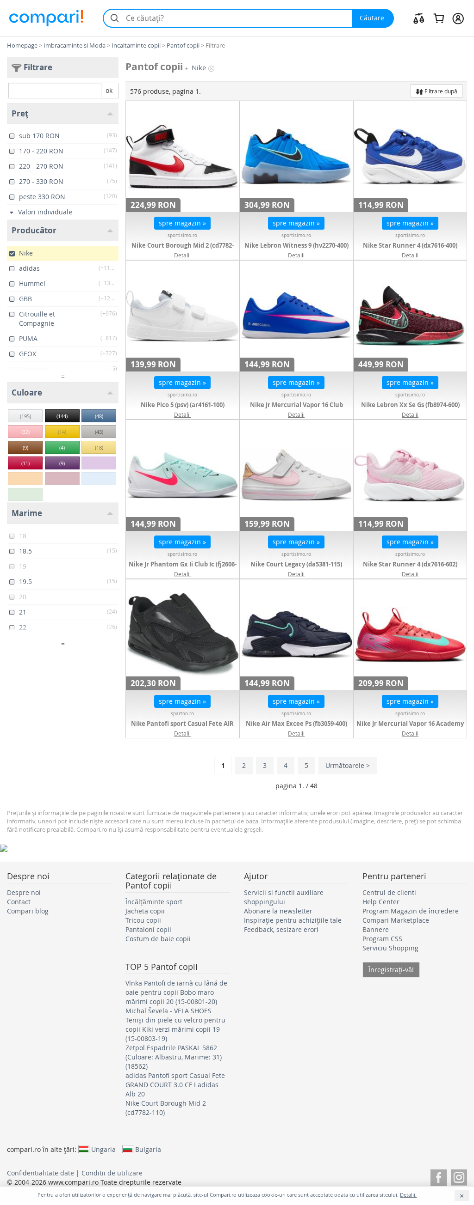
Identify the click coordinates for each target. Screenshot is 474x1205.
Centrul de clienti (389, 892)
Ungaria (103, 1149)
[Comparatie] (419, 18)
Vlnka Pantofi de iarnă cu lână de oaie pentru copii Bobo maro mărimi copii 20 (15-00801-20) (176, 992)
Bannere (375, 929)
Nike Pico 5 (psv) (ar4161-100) (183, 405)
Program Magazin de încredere (410, 911)
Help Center (380, 901)
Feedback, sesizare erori (281, 929)
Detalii (182, 255)
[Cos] (438, 18)
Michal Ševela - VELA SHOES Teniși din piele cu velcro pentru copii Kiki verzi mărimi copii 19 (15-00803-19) (175, 1024)
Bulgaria (148, 1149)
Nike (199, 67)
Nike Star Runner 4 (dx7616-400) (410, 245)
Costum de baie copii (158, 938)
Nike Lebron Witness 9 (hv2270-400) (296, 245)
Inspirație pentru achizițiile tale (293, 920)
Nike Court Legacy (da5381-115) (296, 564)
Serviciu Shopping (390, 947)
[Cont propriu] (458, 18)
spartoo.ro (182, 714)
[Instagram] (459, 1176)
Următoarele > (347, 765)
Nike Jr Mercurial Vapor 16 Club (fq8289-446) (296, 409)
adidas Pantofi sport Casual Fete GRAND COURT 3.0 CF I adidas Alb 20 (175, 1084)
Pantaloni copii (148, 929)
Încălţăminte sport (153, 901)
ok (109, 90)
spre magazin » (182, 223)
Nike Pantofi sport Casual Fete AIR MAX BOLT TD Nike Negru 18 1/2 (182, 728)
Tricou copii (143, 920)
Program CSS (382, 938)
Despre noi (24, 892)
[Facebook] (438, 1176)
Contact (19, 901)
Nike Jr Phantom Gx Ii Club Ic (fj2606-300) (183, 569)
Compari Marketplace (395, 920)
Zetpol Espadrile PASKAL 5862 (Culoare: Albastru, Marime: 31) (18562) (173, 1057)
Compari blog (28, 911)
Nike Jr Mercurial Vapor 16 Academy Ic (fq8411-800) (410, 728)
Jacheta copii (145, 911)
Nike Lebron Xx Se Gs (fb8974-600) (410, 405)
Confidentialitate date (40, 1172)
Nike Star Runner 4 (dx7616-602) (410, 564)
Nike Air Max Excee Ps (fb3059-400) (296, 723)
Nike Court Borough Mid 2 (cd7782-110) (182, 250)
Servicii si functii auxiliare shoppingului (284, 897)
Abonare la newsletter (278, 911)
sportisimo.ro (182, 235)
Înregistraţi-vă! (391, 969)
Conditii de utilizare (112, 1172)
